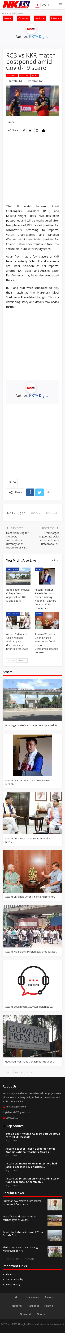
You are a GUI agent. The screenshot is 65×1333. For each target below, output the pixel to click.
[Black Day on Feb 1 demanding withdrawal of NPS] (54, 1251)
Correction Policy (15, 1279)
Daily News (12, 75)
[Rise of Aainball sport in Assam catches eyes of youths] (54, 1220)
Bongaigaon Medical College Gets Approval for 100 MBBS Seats (33, 1135)
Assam (7, 18)
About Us (11, 1274)
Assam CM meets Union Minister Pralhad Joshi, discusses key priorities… (31, 1165)
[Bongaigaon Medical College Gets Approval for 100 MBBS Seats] (18, 576)
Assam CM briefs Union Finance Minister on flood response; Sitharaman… (33, 1180)
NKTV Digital (39, 36)
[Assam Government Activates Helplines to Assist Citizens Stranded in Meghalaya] (32, 981)
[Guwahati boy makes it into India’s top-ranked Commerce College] (54, 1204)
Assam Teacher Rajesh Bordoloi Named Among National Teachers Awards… (30, 1150)
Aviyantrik (58, 1324)
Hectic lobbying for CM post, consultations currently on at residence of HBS (17, 540)
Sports (35, 75)
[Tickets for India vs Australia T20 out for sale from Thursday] (54, 1236)
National (40, 18)
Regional (33, 1305)
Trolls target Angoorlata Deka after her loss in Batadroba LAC (49, 538)
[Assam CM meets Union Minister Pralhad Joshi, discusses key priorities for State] (18, 620)
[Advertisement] (32, 169)
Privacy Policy (13, 1284)
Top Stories (13, 613)
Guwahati (23, 18)
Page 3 (48, 1305)
